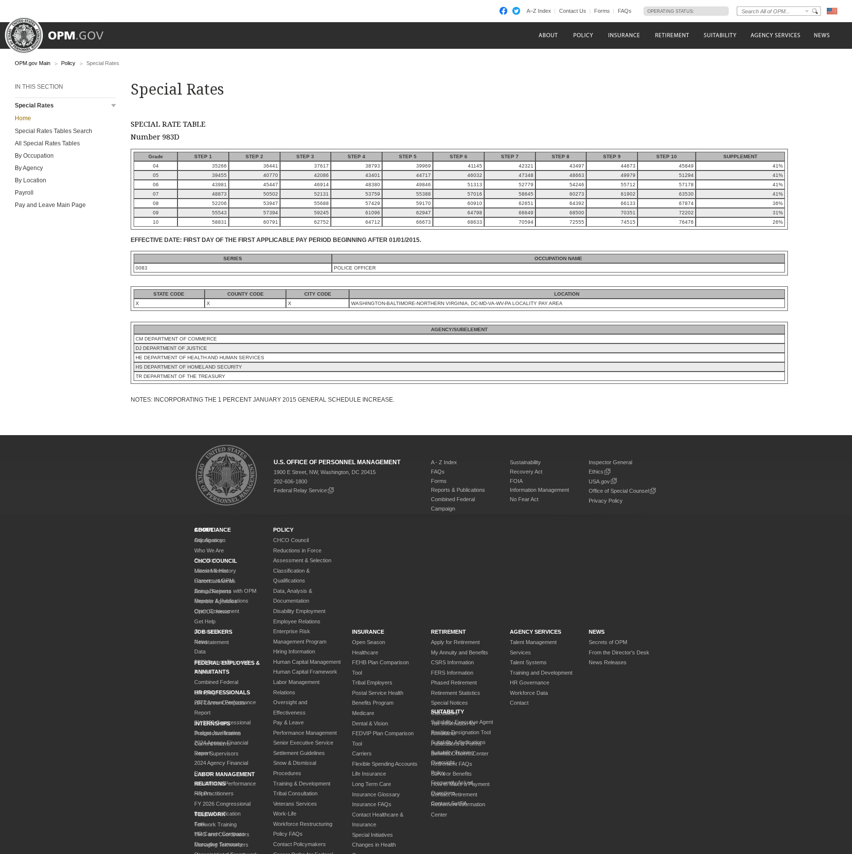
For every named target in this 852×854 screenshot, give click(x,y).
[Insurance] (624, 35)
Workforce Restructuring (302, 824)
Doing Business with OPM (225, 591)
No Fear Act (524, 499)
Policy (68, 63)
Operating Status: (670, 11)
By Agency (29, 168)
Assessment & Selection (302, 560)
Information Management (539, 490)
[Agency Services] (774, 35)
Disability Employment (299, 611)
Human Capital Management (307, 662)
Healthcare (365, 652)
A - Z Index (444, 462)
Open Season (368, 642)
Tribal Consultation (295, 793)
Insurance (368, 632)
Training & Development (301, 783)
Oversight (443, 762)
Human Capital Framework (305, 672)
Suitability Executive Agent (462, 722)
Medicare (363, 713)
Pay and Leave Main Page (50, 205)
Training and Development (541, 673)
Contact (519, 703)
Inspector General (610, 462)
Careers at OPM (214, 580)
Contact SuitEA (449, 803)
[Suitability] (719, 35)
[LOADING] (709, 10)
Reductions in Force (297, 550)
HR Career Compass (219, 834)
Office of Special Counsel (619, 491)
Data (200, 651)
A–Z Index (539, 11)
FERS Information (452, 673)
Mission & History (215, 571)
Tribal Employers (372, 682)
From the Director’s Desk (619, 652)
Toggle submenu (113, 105)
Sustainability (525, 462)
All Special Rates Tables (47, 143)
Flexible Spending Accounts (385, 764)
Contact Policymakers (299, 844)
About (204, 530)
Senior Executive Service (303, 743)
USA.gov (599, 481)
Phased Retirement (454, 682)
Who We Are (209, 550)
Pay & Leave (288, 722)
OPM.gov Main (32, 63)
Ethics (596, 472)
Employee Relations (296, 621)
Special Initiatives (372, 835)
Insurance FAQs (371, 804)
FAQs (625, 11)
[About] (548, 35)
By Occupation (34, 155)
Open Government (216, 611)
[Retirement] (671, 35)
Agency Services (535, 632)
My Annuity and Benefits (459, 652)
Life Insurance (369, 774)
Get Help (204, 621)
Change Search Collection (807, 11)
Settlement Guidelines (299, 753)
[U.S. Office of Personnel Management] (61, 32)
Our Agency (208, 540)
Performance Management (305, 733)
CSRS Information (452, 662)
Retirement (448, 632)
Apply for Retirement (455, 642)
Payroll (24, 192)
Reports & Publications (458, 490)
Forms (602, 11)
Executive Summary (218, 844)
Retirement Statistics (455, 693)
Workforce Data (529, 693)
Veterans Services (295, 804)
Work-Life (284, 814)
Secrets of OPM (608, 642)
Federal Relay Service (300, 490)
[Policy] (583, 35)
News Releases (608, 662)
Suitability (447, 712)
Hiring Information (294, 651)
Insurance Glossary (376, 794)
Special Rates (34, 105)
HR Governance (529, 682)
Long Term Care (371, 784)
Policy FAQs (288, 834)
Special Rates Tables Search (53, 131)
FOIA (516, 481)
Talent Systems (528, 662)
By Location (30, 180)
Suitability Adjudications (458, 742)
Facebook (503, 11)
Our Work (206, 560)
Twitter (516, 11)
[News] (821, 35)
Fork (200, 824)
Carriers (362, 753)
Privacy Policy (606, 501)
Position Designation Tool (461, 732)
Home (23, 118)
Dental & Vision (370, 723)
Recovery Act (526, 472)
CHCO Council (291, 540)
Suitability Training (452, 752)
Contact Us (572, 11)
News (201, 642)
